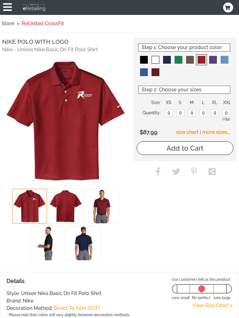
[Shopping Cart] (229, 7)
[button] (29, 206)
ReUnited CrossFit (43, 23)
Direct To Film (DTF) (77, 308)
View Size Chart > (212, 305)
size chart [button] (187, 132)
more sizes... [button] (216, 132)
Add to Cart (185, 148)
